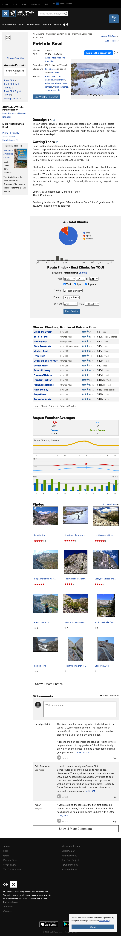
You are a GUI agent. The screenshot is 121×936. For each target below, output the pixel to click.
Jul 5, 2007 (90, 791)
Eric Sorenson (42, 766)
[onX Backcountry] (63, 4)
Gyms (21, 24)
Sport (79, 284)
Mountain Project (71, 846)
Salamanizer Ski (52, 90)
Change (82, 272)
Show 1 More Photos (49, 684)
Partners (47, 24)
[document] (93, 922)
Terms (67, 932)
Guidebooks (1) (10, 139)
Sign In (113, 19)
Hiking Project (69, 855)
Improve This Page (108, 36)
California (50, 34)
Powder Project (70, 864)
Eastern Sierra (63, 34)
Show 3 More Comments (75, 828)
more (78, 752)
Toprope (91, 284)
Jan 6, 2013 (63, 815)
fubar (37, 804)
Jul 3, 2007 (87, 752)
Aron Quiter (50, 76)
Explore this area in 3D (98, 52)
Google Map (50, 57)
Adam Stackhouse (53, 83)
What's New (33, 24)
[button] (74, 79)
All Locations (38, 34)
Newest (22, 113)
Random (6, 116)
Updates (55, 72)
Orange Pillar (11, 98)
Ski (46, 4)
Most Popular (9, 113)
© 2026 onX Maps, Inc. (52, 932)
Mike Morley (59, 79)
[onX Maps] (10, 886)
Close (93, 926)
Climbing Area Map (15, 58)
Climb (5, 4)
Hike (24, 4)
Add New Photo (110, 504)
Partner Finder (11, 860)
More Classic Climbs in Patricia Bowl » (55, 406)
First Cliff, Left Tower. (69, 346)
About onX (9, 906)
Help (5, 850)
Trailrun (35, 4)
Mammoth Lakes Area (82, 34)
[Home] (19, 13)
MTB (15, 4)
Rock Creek (38, 37)
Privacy (75, 932)
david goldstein (43, 724)
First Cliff (9, 80)
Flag (114, 758)
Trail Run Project (70, 860)
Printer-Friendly (10, 132)
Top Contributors (12, 869)
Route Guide (9, 24)
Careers (7, 911)
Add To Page (111, 40)
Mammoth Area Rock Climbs (8, 154)
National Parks (69, 869)
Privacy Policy (104, 921)
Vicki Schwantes (60, 87)
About (6, 846)
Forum (57, 24)
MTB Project (68, 850)
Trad (68, 284)
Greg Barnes (51, 69)
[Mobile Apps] (65, 24)
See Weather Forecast (46, 96)
